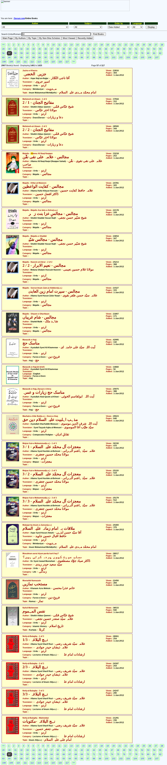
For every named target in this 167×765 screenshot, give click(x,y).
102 (121, 57)
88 (33, 57)
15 (83, 45)
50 (130, 49)
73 (106, 53)
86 (21, 57)
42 (82, 49)
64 (52, 53)
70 (88, 53)
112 (32, 62)
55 (160, 49)
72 (100, 53)
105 (142, 57)
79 (142, 53)
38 (58, 49)
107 (157, 57)
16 (89, 45)
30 (9, 49)
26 (150, 45)
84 (9, 57)
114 (46, 62)
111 (25, 62)
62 (39, 53)
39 (64, 49)
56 (3, 53)
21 (120, 45)
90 (46, 57)
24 (138, 45)
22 (126, 45)
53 (148, 49)
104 (135, 57)
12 (65, 45)
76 (124, 53)
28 (162, 45)
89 (39, 57)
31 (15, 49)
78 (136, 53)
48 (118, 49)
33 (27, 49)
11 (59, 45)
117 (67, 62)
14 (77, 45)
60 (27, 53)
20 (114, 45)
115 (53, 62)
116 (60, 62)
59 (21, 53)
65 (58, 53)
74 (112, 53)
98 (94, 57)
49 (124, 49)
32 (21, 49)
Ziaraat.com (19, 18)
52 (142, 49)
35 (39, 49)
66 (64, 53)
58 (15, 53)
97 (88, 57)
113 (39, 62)
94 (70, 57)
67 (70, 53)
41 (76, 49)
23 (132, 45)
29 (3, 49)
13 (71, 45)
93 (64, 57)
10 (53, 45)
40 (70, 49)
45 (100, 49)
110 (18, 62)
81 (154, 53)
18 (101, 45)
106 (149, 57)
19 (107, 45)
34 (33, 49)
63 (46, 53)
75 (118, 53)
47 (112, 49)
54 (154, 49)
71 (94, 53)
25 (144, 45)
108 (4, 62)
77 (130, 53)
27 (156, 45)
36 (46, 49)
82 (160, 53)
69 (82, 53)
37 (52, 49)
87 (27, 57)
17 (95, 45)
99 (100, 57)
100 (106, 57)
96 (82, 57)
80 (148, 53)
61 (33, 53)
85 (15, 57)
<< (3, 45)
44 (94, 49)
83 (3, 57)
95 (76, 57)
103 (128, 57)
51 (136, 49)
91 (52, 57)
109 (11, 62)
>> (74, 61)
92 (58, 57)
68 (76, 53)
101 (113, 57)
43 (88, 49)
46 (106, 49)
